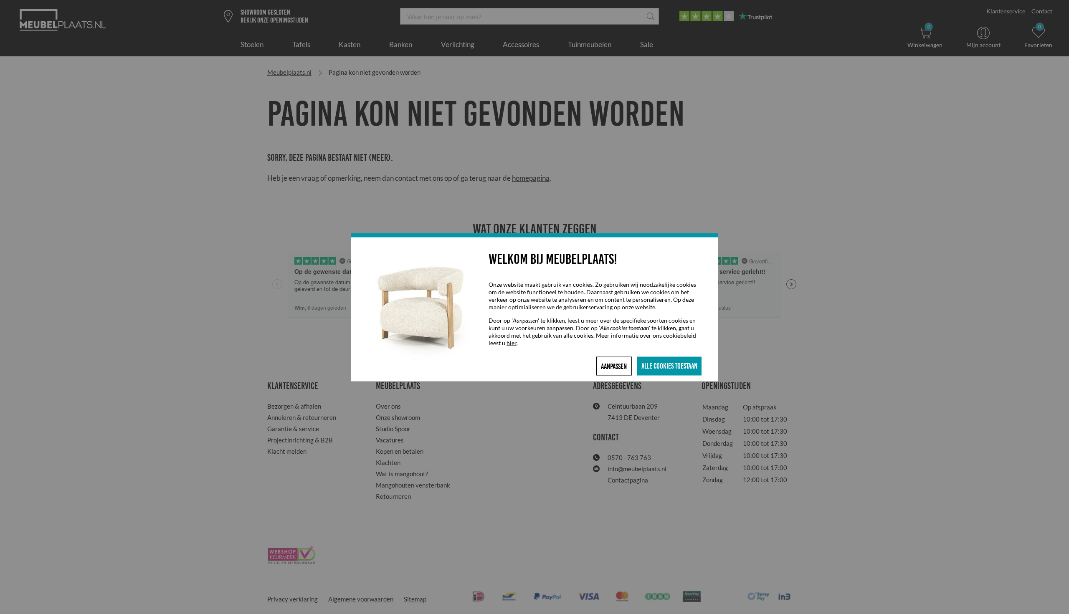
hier (512, 342)
